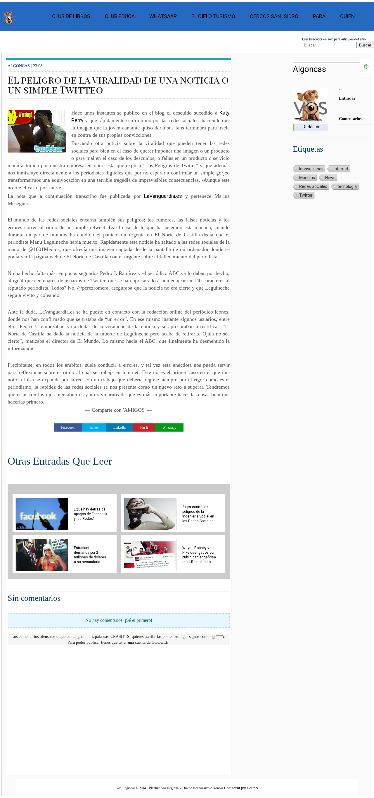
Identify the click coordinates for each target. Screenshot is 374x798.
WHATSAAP (163, 16)
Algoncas (309, 69)
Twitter (306, 195)
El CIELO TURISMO (213, 16)
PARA (319, 16)
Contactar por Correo (241, 788)
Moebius (307, 177)
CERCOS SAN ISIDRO (274, 16)
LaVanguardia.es (163, 196)
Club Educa (120, 16)
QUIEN (347, 16)
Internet (341, 169)
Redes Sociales (313, 186)
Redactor (311, 126)
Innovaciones (311, 169)
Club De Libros (71, 16)
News (330, 177)
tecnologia (347, 186)
